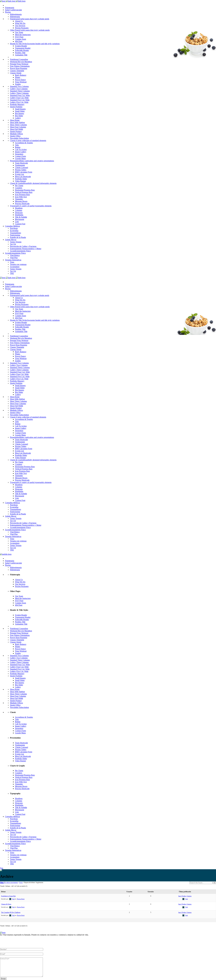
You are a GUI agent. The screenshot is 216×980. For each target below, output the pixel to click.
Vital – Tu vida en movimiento (9, 882)
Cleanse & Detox (6, 904)
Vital (2, 883)
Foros (21, 882)
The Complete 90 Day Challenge (10, 912)
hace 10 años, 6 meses (185, 896)
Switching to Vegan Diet (8, 896)
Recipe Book (20, 899)
